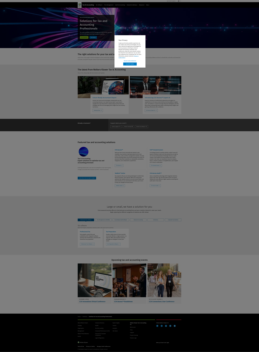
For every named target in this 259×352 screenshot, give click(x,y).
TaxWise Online (119, 185)
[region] (129, 51)
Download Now (97, 110)
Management (81, 331)
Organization (81, 328)
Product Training (134, 335)
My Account (132, 327)
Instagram (170, 326)
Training (128, 126)
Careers (114, 325)
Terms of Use (81, 346)
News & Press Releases (83, 333)
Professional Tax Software (86, 244)
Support (132, 332)
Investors (115, 328)
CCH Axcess (118, 165)
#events (93, 37)
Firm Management (108, 5)
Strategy (80, 325)
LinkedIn (166, 326)
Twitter (162, 326)
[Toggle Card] (94, 283)
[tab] (86, 220)
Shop (147, 5)
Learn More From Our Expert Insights (87, 178)
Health (96, 325)
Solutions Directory (99, 323)
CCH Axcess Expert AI (150, 110)
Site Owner (115, 331)
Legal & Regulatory (99, 338)
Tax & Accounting (99, 328)
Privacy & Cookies (90, 346)
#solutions (84, 37)
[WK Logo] (83, 342)
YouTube (175, 326)
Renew (141, 126)
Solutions (84, 316)
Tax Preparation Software (112, 244)
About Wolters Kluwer (83, 323)
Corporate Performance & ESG (102, 331)
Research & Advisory (132, 5)
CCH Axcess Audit (154, 185)
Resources (141, 5)
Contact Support (116, 126)
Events (79, 336)
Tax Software (99, 5)
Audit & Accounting (120, 5)
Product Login (133, 338)
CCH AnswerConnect (155, 165)
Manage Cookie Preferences (130, 60)
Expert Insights (116, 323)
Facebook (157, 326)
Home (79, 316)
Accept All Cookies (130, 64)
